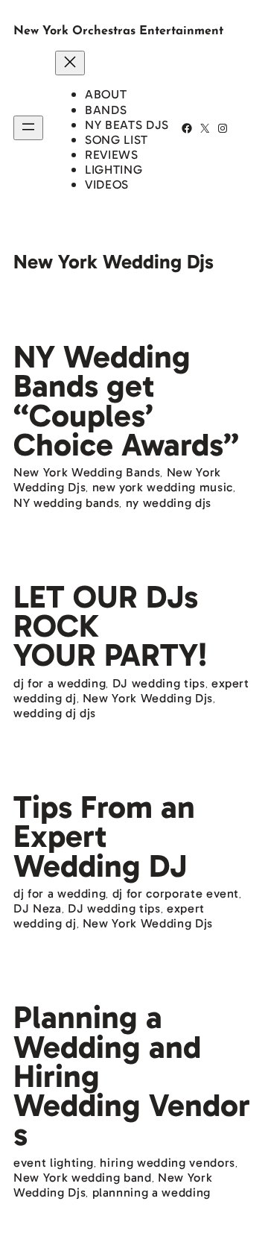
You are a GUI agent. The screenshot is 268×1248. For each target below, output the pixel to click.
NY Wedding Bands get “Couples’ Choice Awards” (126, 400)
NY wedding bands (66, 503)
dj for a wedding (59, 683)
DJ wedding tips (158, 683)
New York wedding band (82, 1177)
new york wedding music (162, 487)
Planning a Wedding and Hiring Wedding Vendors (131, 1076)
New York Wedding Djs (148, 698)
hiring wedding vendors (167, 1163)
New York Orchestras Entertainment (118, 31)
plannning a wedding (151, 1192)
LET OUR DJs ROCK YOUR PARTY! (110, 626)
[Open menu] (28, 128)
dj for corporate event (175, 893)
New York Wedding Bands (86, 472)
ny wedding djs (168, 503)
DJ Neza (37, 908)
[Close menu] (70, 63)
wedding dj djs (54, 713)
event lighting (53, 1163)
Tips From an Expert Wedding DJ (104, 836)
